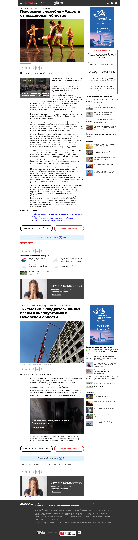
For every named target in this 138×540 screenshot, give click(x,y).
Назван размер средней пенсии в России (104, 415)
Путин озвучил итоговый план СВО (105, 164)
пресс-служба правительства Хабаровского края (35, 364)
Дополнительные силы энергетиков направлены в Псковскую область (101, 64)
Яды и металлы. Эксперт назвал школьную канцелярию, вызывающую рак (104, 371)
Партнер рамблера (52, 532)
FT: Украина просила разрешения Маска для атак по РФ (104, 151)
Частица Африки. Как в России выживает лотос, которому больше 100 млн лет (105, 358)
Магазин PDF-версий (76, 503)
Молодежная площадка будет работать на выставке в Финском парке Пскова (101, 88)
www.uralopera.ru (25, 63)
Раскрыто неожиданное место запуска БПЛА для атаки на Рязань (105, 422)
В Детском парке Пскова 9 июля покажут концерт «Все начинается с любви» (40, 273)
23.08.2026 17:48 (25, 306)
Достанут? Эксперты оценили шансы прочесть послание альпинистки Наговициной (106, 101)
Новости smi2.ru (27, 300)
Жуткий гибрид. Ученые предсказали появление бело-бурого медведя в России (106, 378)
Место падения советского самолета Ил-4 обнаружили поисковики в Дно (102, 72)
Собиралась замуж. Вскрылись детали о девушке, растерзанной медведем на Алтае (104, 121)
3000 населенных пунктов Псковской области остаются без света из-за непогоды (102, 55)
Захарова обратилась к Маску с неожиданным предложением (104, 171)
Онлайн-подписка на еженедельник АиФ (99, 503)
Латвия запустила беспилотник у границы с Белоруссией (104, 158)
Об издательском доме (42, 503)
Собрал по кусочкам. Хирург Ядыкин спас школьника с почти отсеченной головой (106, 351)
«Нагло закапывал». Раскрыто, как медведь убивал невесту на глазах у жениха (105, 134)
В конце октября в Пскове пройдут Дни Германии (37, 259)
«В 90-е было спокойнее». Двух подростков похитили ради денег (105, 106)
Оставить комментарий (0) (69, 228)
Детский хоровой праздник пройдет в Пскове (53, 218)
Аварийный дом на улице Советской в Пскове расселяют (53, 421)
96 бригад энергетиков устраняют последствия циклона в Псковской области (102, 80)
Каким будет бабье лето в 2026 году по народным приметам (105, 145)
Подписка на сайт (40, 505)
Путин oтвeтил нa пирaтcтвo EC (104, 408)
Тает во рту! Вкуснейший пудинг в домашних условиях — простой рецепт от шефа (105, 127)
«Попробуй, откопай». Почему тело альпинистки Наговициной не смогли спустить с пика (105, 364)
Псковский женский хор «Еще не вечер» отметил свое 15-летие (39, 265)
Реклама (65, 503)
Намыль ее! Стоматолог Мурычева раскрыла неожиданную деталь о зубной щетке (105, 384)
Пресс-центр (56, 503)
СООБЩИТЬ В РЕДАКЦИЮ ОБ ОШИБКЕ (68, 505)
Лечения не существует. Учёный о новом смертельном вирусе (104, 113)
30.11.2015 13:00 (24, 8)
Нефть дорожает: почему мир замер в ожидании (105, 402)
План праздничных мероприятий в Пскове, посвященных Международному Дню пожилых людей (67, 261)
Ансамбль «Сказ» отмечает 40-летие (49, 220)
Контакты (52, 505)
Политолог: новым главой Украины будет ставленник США (105, 395)
